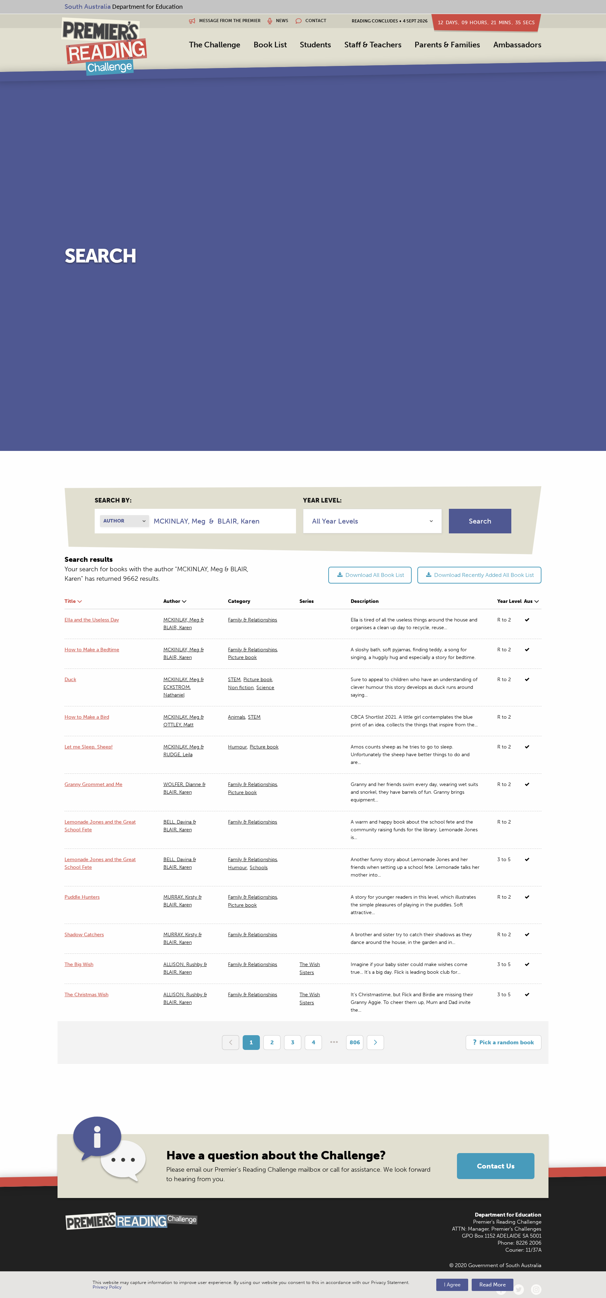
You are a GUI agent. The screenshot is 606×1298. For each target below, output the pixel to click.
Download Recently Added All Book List (483, 575)
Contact (315, 20)
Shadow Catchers (84, 935)
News (281, 20)
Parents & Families (447, 44)
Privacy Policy (107, 1287)
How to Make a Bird (87, 717)
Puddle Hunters (82, 897)
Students (315, 44)
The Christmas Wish (86, 995)
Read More (492, 1285)
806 (355, 1042)
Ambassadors (517, 44)
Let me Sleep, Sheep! (89, 747)
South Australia (88, 6)
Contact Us (495, 1166)
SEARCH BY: (113, 500)
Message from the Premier (229, 20)
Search (480, 521)
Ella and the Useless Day (92, 620)
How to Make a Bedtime (92, 650)
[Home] (104, 46)
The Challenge (214, 44)
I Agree (452, 1285)
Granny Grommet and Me (93, 784)
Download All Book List (374, 575)
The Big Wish (79, 964)
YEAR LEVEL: (322, 500)
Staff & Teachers (373, 44)
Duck (70, 680)
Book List (270, 44)
